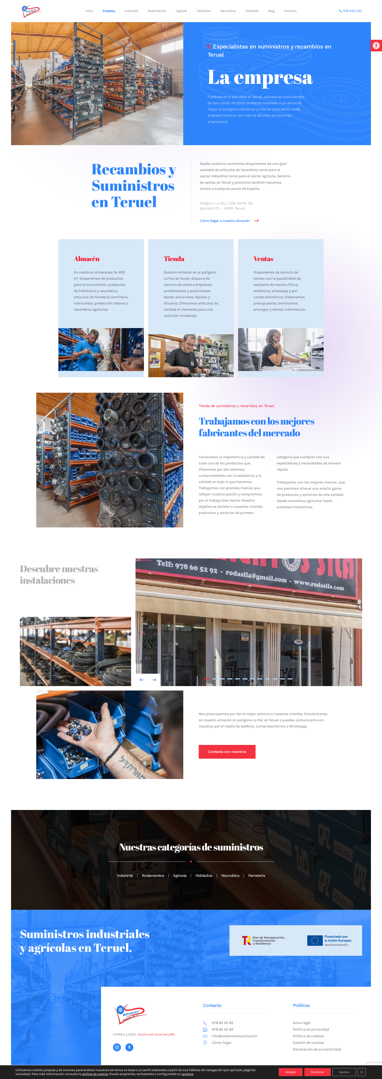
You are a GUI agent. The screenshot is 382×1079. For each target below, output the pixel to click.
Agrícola (181, 11)
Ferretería (251, 11)
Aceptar (290, 1072)
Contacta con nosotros (227, 752)
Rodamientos (157, 11)
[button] (376, 45)
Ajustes (344, 1072)
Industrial (131, 11)
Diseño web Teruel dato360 (156, 1034)
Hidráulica (204, 11)
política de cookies (95, 1074)
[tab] (207, 678)
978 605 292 (352, 11)
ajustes (187, 1074)
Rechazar (317, 1072)
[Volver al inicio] (31, 11)
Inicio (89, 11)
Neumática (228, 11)
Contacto (290, 11)
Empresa (109, 11)
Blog (271, 11)
